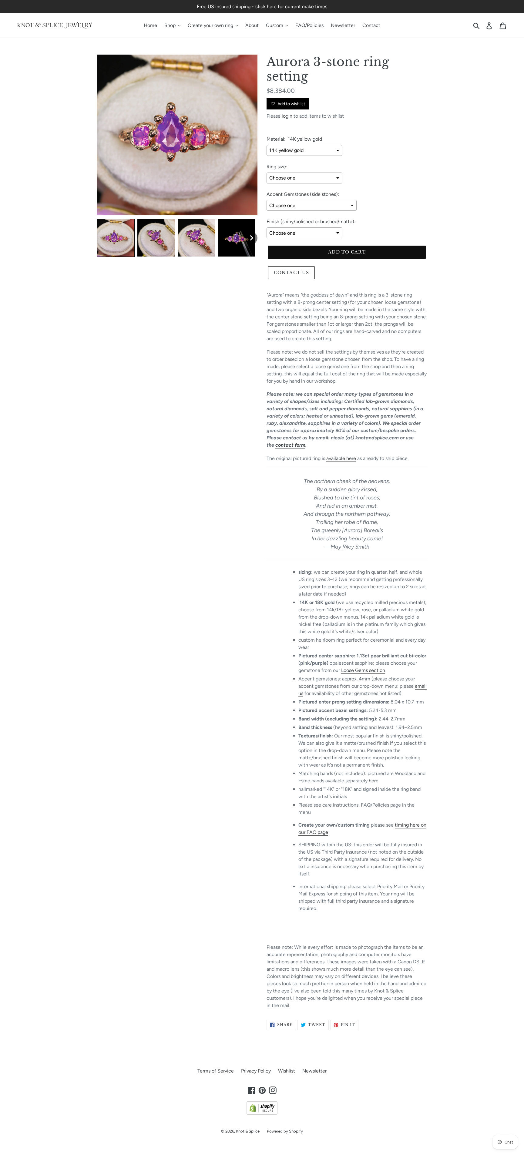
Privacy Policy (256, 1071)
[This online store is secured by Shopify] (262, 1113)
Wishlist (286, 1071)
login (287, 116)
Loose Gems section (363, 670)
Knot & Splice (248, 1131)
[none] (116, 238)
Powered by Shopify (285, 1131)
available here (341, 458)
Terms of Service (215, 1071)
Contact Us (291, 272)
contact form (290, 445)
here (373, 781)
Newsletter (314, 1071)
